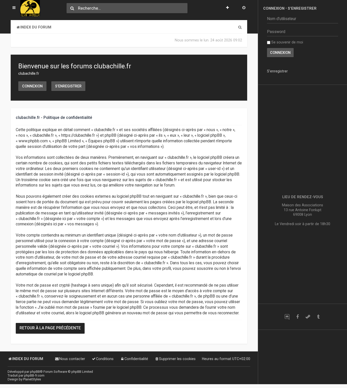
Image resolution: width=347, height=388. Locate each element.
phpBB (35, 372)
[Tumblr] (318, 316)
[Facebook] (297, 316)
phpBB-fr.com (34, 375)
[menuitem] (244, 8)
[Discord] (286, 316)
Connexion (32, 86)
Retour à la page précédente (50, 328)
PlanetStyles (32, 379)
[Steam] (307, 316)
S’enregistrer (68, 86)
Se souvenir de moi (286, 42)
